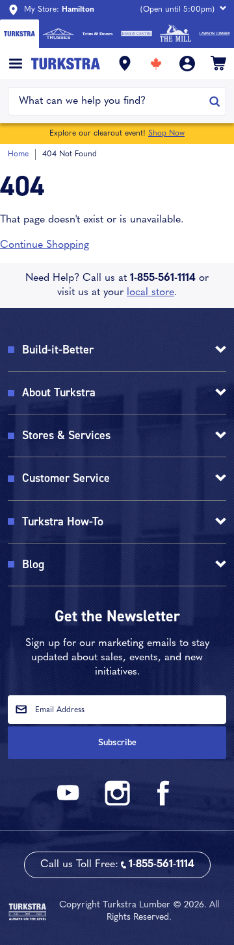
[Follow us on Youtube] (70, 803)
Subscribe (117, 742)
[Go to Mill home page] (175, 33)
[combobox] (109, 101)
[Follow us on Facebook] (164, 803)
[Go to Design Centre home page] (136, 33)
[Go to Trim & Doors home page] (97, 33)
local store (150, 292)
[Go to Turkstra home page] (19, 33)
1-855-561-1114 (163, 278)
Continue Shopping (44, 245)
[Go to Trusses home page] (58, 33)
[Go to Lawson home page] (214, 33)
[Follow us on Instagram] (117, 803)
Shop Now (166, 134)
